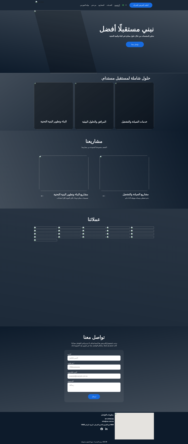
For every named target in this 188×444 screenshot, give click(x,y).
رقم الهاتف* (70, 363)
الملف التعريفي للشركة (140, 5)
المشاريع (101, 5)
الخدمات (109, 5)
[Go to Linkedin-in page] (106, 429)
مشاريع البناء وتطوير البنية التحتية (71, 194)
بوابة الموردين (84, 5)
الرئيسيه (117, 5)
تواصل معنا (134, 44)
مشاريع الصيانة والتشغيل (136, 194)
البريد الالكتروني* (72, 372)
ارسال (94, 397)
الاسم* (69, 354)
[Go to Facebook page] (101, 429)
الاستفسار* (70, 381)
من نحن (93, 5)
